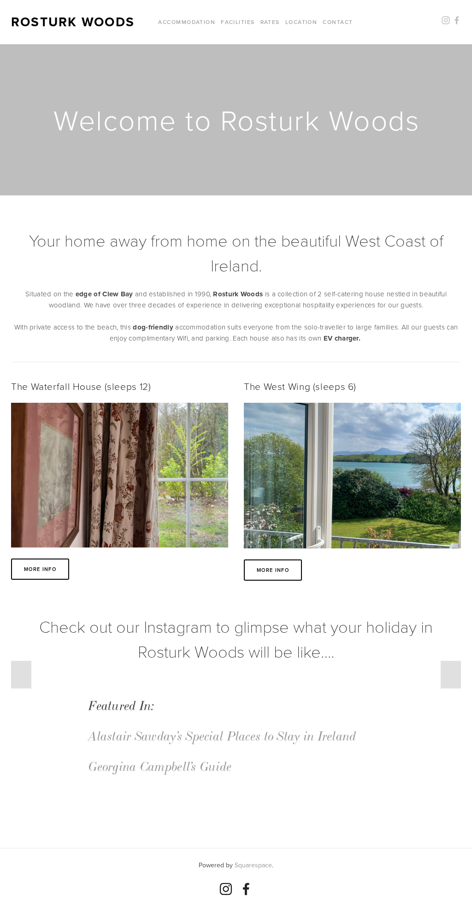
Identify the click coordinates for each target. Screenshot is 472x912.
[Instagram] (225, 889)
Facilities (237, 22)
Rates (270, 22)
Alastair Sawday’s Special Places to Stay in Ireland (222, 736)
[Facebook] (246, 889)
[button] (21, 674)
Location (301, 22)
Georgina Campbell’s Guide (160, 767)
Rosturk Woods (73, 22)
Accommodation (186, 22)
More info (40, 569)
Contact (338, 22)
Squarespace (253, 865)
